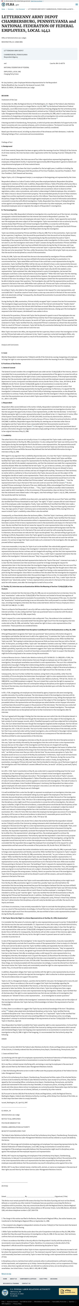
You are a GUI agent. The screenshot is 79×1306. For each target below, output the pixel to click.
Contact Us (26, 1283)
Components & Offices (28, 1279)
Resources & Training (11, 1283)
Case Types (43, 1279)
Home (3, 9)
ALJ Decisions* (20, 9)
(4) (32, 426)
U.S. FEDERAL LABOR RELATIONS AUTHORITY (30, 1289)
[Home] (3, 4)
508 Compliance (6, 1304)
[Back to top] (74, 1301)
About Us (13, 1279)
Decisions (11, 9)
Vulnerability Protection (59, 1302)
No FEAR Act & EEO (26, 1302)
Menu (77, 4)
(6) (7, 1010)
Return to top (6, 1274)
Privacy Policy (17, 1304)
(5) (65, 482)
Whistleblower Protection (42, 1302)
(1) (46, 106)
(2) (57, 118)
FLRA (12, 4)
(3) (48, 273)
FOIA (3, 1302)
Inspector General (12, 1302)
